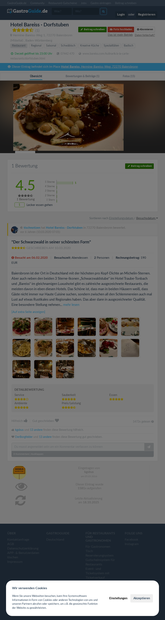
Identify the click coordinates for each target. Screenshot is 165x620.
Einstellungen (118, 598)
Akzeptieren (141, 598)
